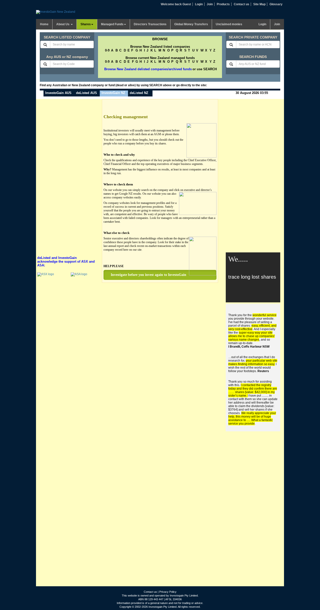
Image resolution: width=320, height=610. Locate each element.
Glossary (276, 4)
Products (223, 4)
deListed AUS (86, 93)
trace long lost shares (252, 277)
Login (199, 4)
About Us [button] (63, 24)
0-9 (107, 50)
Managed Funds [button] (112, 24)
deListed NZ (139, 93)
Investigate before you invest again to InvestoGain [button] (148, 275)
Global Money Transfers (191, 24)
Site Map (259, 4)
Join (210, 4)
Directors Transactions (150, 24)
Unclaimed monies (229, 24)
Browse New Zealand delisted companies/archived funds (148, 69)
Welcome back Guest (176, 4)
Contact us (241, 4)
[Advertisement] (67, 174)
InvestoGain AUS (58, 93)
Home (44, 24)
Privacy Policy (167, 591)
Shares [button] (85, 24)
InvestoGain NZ (113, 93)
